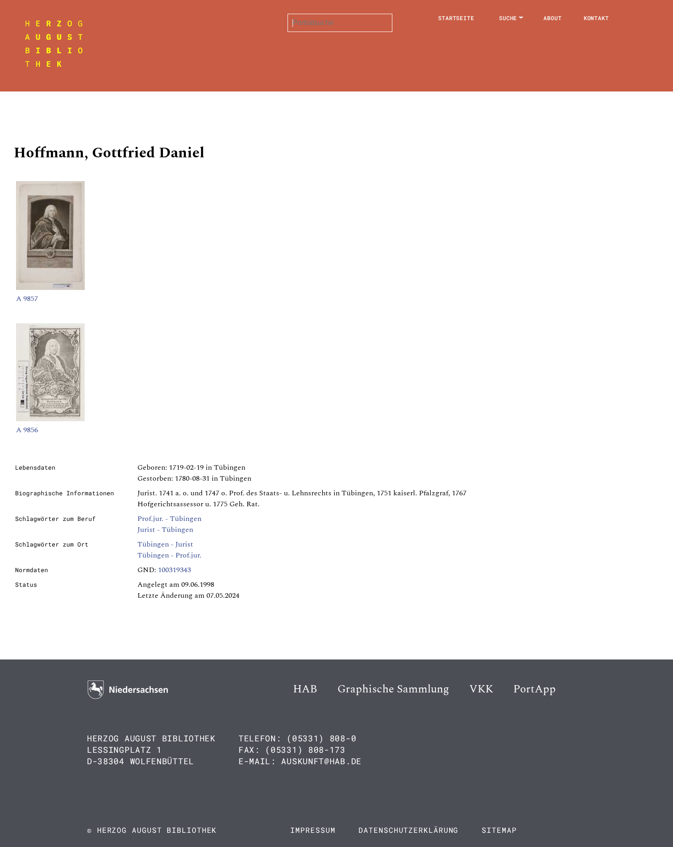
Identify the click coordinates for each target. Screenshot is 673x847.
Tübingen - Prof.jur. (169, 555)
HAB (305, 689)
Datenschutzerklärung (408, 830)
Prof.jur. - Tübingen (169, 518)
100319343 (174, 569)
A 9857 (27, 298)
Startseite (456, 17)
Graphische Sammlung (393, 689)
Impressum (312, 830)
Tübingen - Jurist (165, 544)
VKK (481, 689)
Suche (508, 17)
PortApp (534, 689)
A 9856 (27, 429)
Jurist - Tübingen (165, 529)
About (552, 17)
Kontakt (596, 17)
